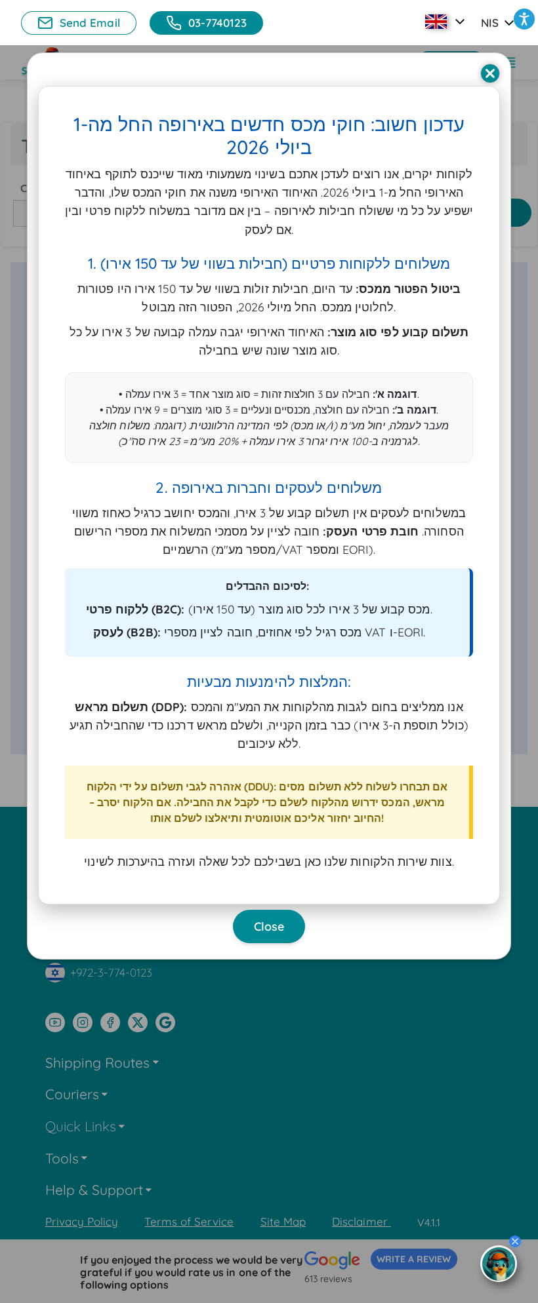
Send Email (90, 22)
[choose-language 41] (446, 21)
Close (269, 926)
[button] (524, 19)
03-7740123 (217, 22)
